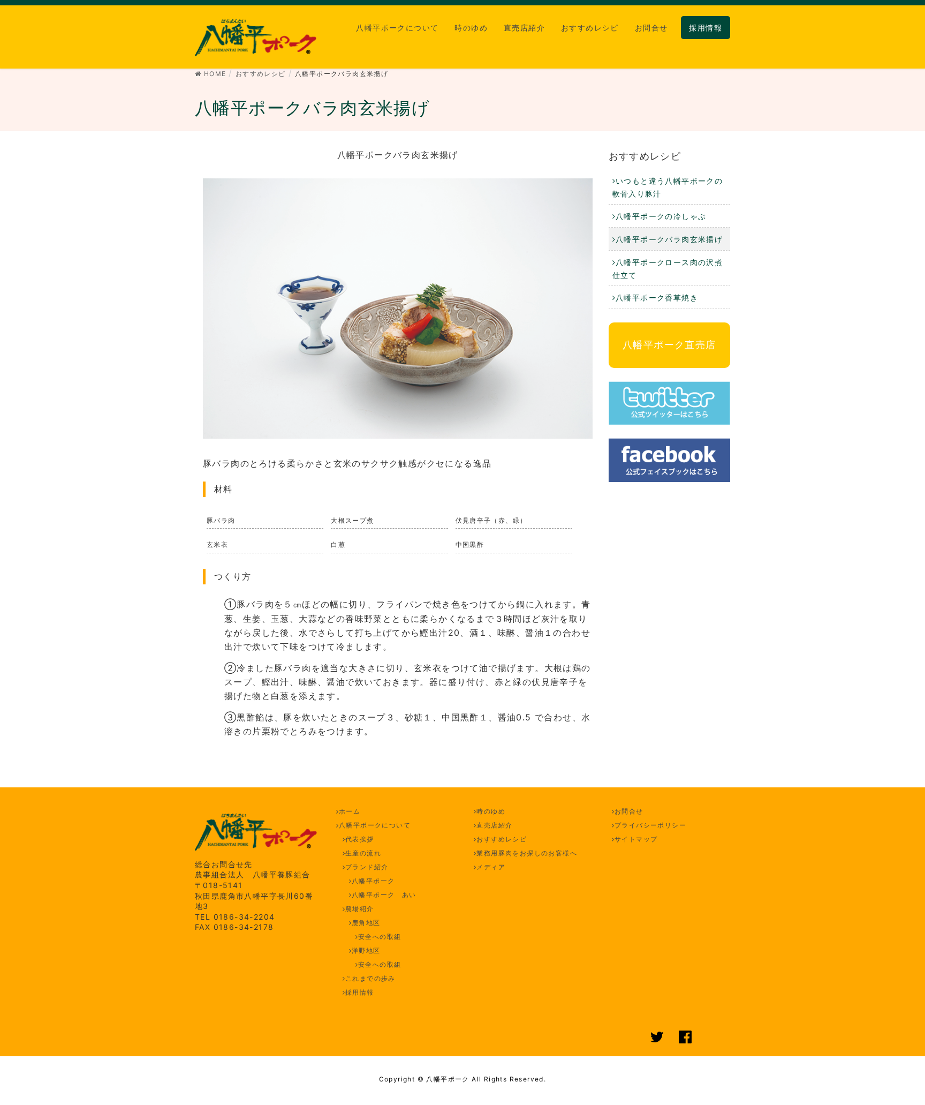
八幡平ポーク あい (384, 895)
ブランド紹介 (366, 867)
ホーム (349, 811)
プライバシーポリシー (650, 825)
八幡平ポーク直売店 (669, 344)
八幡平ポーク (373, 881)
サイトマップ (636, 839)
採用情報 (359, 992)
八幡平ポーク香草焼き (657, 297)
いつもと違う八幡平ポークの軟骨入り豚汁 (667, 187)
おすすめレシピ (645, 156)
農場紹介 (359, 909)
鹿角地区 (366, 923)
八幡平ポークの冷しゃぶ (661, 216)
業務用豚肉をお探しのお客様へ (526, 853)
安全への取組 (379, 937)
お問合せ (629, 811)
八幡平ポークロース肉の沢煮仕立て (667, 269)
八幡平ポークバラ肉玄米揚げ (669, 239)
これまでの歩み (370, 978)
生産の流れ (363, 853)
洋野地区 (366, 950)
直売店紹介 (494, 825)
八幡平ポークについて (375, 825)
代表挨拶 (359, 839)
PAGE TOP (894, 1062)
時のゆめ (490, 811)
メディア (490, 867)
